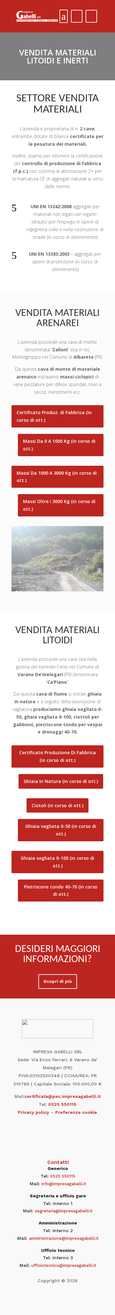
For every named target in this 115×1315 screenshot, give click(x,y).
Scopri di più (57, 981)
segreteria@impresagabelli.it (64, 1211)
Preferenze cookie (76, 1112)
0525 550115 (62, 1104)
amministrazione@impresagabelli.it (64, 1238)
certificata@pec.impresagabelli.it (63, 1096)
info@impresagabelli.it (64, 1183)
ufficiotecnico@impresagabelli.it (63, 1265)
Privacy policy (33, 1112)
